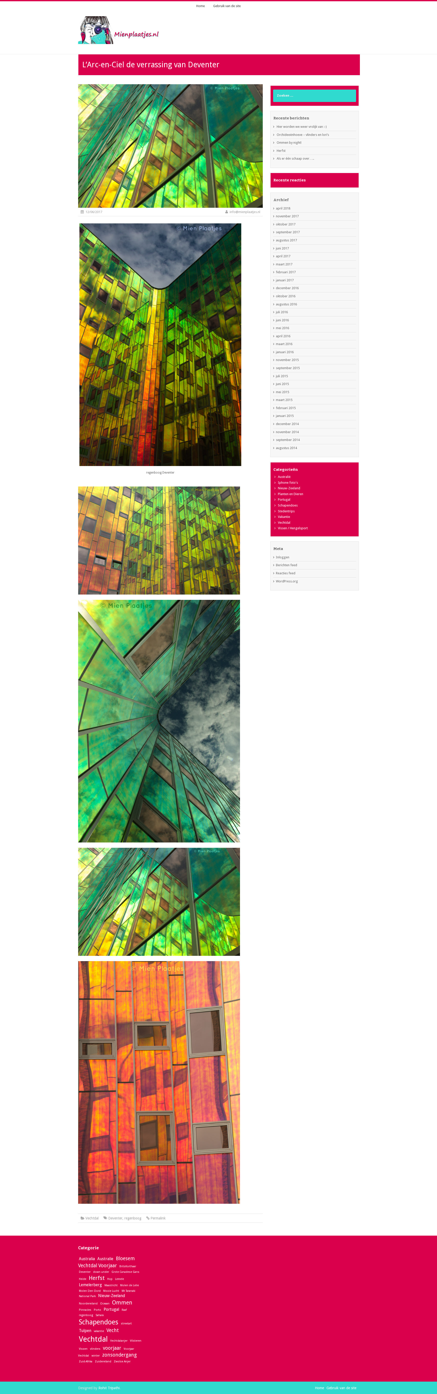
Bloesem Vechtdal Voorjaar (106, 1262)
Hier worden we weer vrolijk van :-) (302, 127)
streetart (126, 1323)
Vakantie (284, 517)
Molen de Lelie (129, 1285)
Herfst (281, 151)
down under (101, 1272)
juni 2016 (282, 320)
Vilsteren (135, 1340)
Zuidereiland (103, 1361)
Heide (82, 1279)
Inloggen (282, 557)
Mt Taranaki (128, 1291)
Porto (97, 1310)
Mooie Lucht (111, 1291)
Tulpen (85, 1330)
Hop (110, 1279)
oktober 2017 (285, 224)
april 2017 (283, 256)
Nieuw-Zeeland (289, 488)
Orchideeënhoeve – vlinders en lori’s (303, 135)
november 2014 (287, 432)
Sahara (100, 1315)
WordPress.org (287, 581)
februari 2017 (286, 272)
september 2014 (288, 440)
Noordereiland (88, 1303)
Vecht (112, 1330)
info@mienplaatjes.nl (245, 212)
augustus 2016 (286, 304)
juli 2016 (282, 312)
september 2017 (288, 232)
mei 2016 (282, 328)
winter (96, 1355)
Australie (105, 1258)
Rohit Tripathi (109, 1388)
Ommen (122, 1302)
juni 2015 (282, 384)
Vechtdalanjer (118, 1340)
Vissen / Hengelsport (293, 528)
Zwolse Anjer (122, 1361)
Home (200, 6)
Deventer (115, 1218)
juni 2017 (282, 248)
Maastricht (111, 1285)
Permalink (158, 1218)
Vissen (83, 1348)
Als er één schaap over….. (295, 158)
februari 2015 (286, 408)
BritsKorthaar (127, 1266)
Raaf (124, 1310)
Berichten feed (286, 565)
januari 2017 (285, 280)
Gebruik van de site (227, 6)
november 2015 (287, 360)
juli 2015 (282, 376)
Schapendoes (288, 505)
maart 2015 (284, 400)
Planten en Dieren (290, 494)
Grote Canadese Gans (125, 1272)
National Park (87, 1296)
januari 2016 (285, 352)
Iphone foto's (288, 482)
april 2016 (283, 336)
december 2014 (287, 424)
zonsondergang (119, 1355)
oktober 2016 (285, 296)
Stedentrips (286, 511)
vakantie (99, 1331)
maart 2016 (284, 344)
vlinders (95, 1348)
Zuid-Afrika (85, 1361)
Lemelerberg (90, 1284)
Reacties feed (285, 573)
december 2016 (287, 288)
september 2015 (288, 368)
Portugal (284, 499)
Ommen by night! (289, 142)
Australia (87, 1258)
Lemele (119, 1279)
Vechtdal (92, 1218)
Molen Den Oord (90, 1291)
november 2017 (287, 216)
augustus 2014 (286, 448)
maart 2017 (284, 264)
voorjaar (112, 1348)
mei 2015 (282, 392)
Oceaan (105, 1303)
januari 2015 (285, 416)
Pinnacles (85, 1310)
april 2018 (283, 208)
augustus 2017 (286, 240)
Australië (284, 477)
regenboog (132, 1218)
